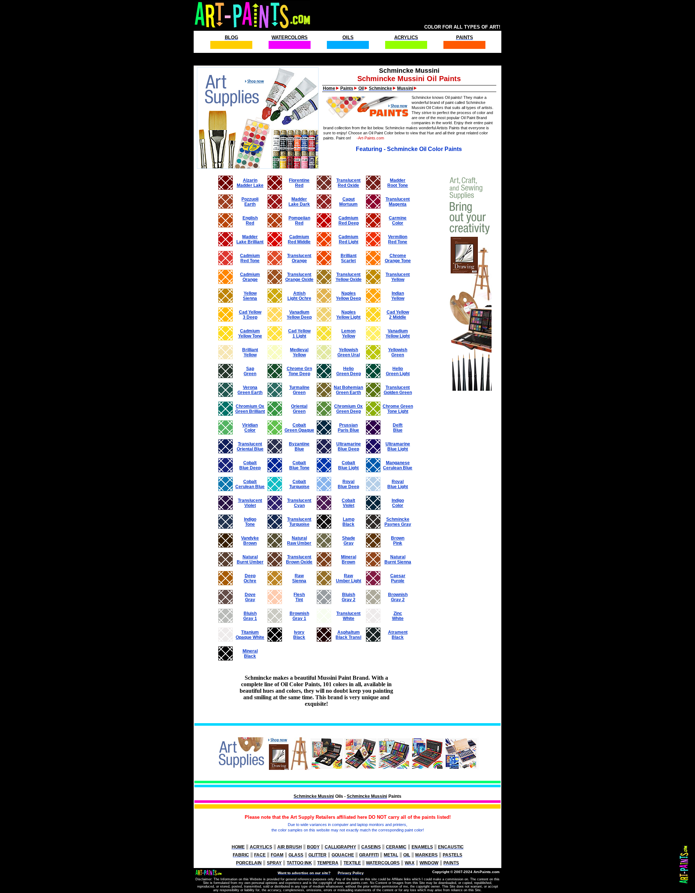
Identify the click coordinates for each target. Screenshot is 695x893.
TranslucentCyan (299, 503)
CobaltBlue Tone (299, 465)
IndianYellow (397, 296)
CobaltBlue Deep (250, 465)
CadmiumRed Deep (348, 220)
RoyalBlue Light (397, 484)
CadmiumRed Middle (299, 239)
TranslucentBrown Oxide (299, 559)
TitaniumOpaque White (250, 635)
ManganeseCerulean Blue (397, 465)
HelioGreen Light (398, 371)
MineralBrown (348, 559)
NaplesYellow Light (348, 315)
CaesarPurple (397, 578)
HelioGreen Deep (348, 371)
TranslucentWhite (348, 616)
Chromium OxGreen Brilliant (250, 409)
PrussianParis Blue (348, 428)
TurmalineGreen (299, 390)
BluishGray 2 (348, 597)
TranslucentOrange (299, 258)
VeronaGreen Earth (249, 390)
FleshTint (299, 597)
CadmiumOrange (250, 277)
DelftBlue (398, 428)
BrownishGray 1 (299, 616)
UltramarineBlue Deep (348, 446)
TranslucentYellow (398, 277)
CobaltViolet (348, 503)
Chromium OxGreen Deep (348, 409)
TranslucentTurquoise (299, 522)
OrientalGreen (299, 409)
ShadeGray (348, 541)
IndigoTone (250, 522)
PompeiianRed (299, 220)
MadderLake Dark (299, 202)
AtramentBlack (398, 635)
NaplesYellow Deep (348, 296)
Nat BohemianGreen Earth (348, 390)
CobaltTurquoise (299, 484)
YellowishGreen (397, 352)
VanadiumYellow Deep (299, 315)
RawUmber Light (348, 578)
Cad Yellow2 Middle (398, 315)
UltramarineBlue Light (398, 446)
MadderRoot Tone (397, 183)
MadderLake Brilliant (250, 239)
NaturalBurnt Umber (250, 559)
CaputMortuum (348, 202)
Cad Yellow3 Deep (250, 315)
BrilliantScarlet (349, 258)
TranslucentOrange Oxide (299, 277)
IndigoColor (398, 503)
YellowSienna (250, 296)
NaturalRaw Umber (299, 541)
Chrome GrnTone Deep (299, 371)
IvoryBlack (299, 635)
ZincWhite (398, 616)
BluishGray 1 (250, 616)
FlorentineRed (299, 183)
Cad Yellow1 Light (299, 333)
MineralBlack (250, 654)
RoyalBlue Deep (348, 484)
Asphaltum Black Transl (348, 635)
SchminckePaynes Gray (397, 522)
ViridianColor (250, 428)
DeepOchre (250, 578)
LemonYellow (348, 333)
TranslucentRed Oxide (348, 183)
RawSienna (299, 578)
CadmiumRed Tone (250, 258)
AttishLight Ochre (299, 296)
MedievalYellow (299, 352)
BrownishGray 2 (398, 597)
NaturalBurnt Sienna (397, 559)
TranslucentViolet (250, 503)
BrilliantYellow (250, 352)
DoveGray (250, 597)
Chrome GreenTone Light (398, 409)
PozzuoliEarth (249, 202)
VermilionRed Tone (397, 239)
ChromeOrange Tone (398, 258)
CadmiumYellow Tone (250, 333)
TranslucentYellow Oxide (349, 277)
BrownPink (397, 541)
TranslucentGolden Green (398, 390)
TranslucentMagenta (398, 202)
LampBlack (348, 522)
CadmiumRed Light (348, 239)
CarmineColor (398, 220)
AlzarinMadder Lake (250, 183)
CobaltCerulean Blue (250, 484)
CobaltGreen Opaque (299, 428)
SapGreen (250, 371)
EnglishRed (250, 220)
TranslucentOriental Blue (250, 446)
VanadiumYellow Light (398, 333)
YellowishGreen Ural (348, 352)
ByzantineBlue (299, 446)
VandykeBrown (250, 541)
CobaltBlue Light (348, 465)
